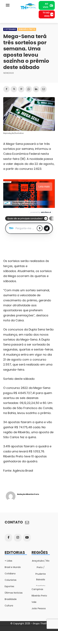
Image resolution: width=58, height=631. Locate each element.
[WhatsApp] (28, 89)
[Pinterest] (21, 89)
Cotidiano (10, 29)
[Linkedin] (36, 89)
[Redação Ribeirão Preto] (10, 496)
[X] (14, 89)
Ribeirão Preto (27, 29)
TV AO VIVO (46, 14)
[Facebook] (6, 89)
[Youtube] (27, 538)
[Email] (43, 89)
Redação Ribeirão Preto (28, 494)
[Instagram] (18, 538)
